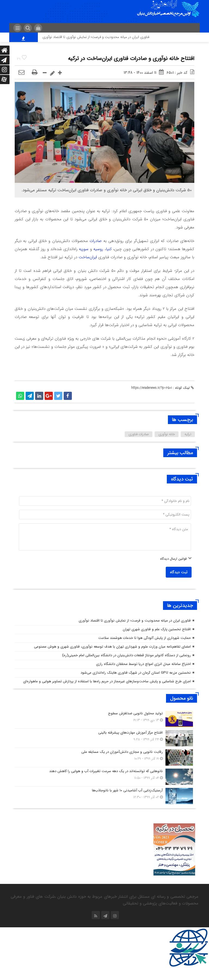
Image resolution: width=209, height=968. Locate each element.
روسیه (98, 249)
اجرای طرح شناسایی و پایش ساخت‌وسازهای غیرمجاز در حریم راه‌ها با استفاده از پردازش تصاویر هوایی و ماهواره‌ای (107, 681)
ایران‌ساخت (88, 257)
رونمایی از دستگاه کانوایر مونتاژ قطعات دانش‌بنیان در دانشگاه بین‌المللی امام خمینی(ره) (126, 655)
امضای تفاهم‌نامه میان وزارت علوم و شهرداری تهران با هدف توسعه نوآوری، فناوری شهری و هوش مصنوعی (112, 646)
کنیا (109, 249)
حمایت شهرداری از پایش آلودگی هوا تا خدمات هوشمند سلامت (144, 638)
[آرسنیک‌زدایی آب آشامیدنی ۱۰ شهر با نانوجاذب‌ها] (104, 795)
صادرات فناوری (138, 434)
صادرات (96, 241)
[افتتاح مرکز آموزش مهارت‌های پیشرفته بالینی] (104, 738)
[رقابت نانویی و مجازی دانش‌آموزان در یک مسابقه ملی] (104, 757)
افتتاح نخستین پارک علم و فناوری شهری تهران (157, 629)
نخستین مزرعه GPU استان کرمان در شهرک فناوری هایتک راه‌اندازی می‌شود (136, 673)
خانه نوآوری (166, 434)
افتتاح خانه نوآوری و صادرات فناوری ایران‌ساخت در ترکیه (131, 58)
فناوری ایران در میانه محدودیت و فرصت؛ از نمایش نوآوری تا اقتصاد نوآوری (108, 37)
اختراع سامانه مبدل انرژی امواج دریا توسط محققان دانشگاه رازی (143, 664)
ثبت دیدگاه (179, 572)
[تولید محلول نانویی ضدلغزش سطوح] (104, 718)
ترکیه (188, 434)
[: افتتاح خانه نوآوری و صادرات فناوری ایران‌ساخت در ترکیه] (21, 73)
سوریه (83, 249)
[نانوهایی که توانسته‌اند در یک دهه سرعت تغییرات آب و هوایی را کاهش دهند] (104, 776)
